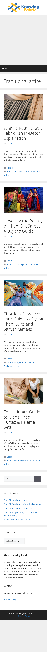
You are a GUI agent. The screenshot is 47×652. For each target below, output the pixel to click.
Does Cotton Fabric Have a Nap (18, 508)
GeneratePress (23, 616)
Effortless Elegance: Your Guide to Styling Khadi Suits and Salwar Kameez (23, 321)
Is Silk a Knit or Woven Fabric (17, 519)
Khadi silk (11, 264)
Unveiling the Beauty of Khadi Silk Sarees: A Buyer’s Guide (23, 226)
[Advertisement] (23, 40)
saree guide (22, 264)
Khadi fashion (28, 362)
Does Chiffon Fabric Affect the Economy (22, 504)
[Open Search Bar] (43, 68)
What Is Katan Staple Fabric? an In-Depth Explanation (23, 133)
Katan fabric (12, 171)
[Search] (37, 479)
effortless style (14, 362)
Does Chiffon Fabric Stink (15, 500)
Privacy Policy (10, 599)
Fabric (10, 167)
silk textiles (24, 171)
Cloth (9, 260)
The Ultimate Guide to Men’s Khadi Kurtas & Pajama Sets (22, 419)
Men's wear (25, 460)
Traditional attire (11, 366)
